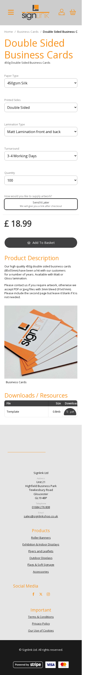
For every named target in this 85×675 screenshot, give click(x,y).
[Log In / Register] (61, 12)
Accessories (41, 572)
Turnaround (11, 148)
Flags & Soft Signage (40, 565)
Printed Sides (12, 100)
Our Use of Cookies (41, 630)
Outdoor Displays (41, 558)
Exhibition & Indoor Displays (40, 544)
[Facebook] (33, 594)
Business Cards (28, 32)
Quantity (9, 172)
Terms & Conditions (41, 617)
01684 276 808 (41, 507)
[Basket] (72, 12)
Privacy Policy (41, 623)
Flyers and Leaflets (40, 551)
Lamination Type (14, 124)
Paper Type (11, 75)
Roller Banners (41, 538)
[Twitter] (41, 594)
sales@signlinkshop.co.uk (41, 516)
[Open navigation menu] (10, 12)
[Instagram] (48, 594)
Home (8, 32)
